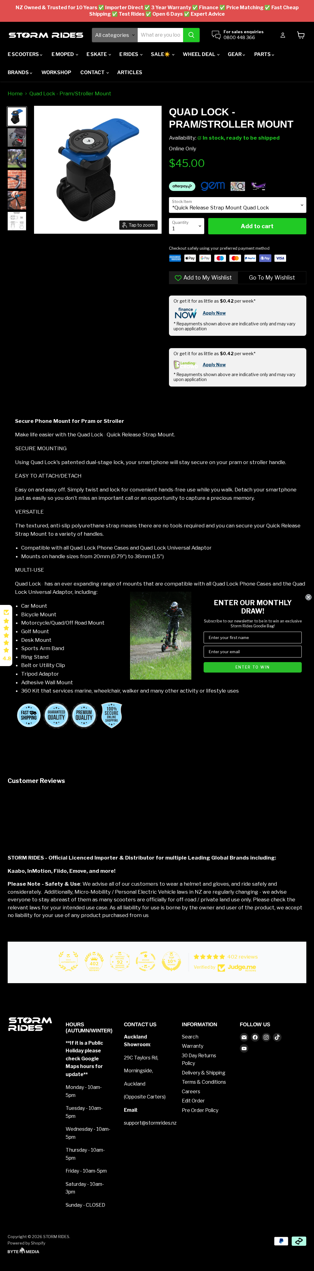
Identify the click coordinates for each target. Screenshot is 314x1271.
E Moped (63, 54)
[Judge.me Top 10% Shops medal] (171, 961)
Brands (19, 72)
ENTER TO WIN (253, 667)
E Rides (129, 54)
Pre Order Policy (200, 1110)
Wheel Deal (199, 54)
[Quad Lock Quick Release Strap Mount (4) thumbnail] (17, 137)
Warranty (192, 1046)
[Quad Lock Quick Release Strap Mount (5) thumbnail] (17, 158)
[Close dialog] (308, 597)
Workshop (56, 72)
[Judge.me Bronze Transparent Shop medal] (145, 961)
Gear (235, 54)
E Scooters (24, 54)
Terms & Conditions (204, 1082)
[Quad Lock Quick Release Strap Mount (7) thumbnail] (17, 179)
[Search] (191, 35)
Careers (191, 1091)
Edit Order (193, 1101)
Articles (129, 72)
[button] (6, 635)
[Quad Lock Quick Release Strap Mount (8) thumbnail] (17, 200)
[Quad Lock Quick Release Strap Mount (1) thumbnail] (17, 221)
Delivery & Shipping (203, 1073)
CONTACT (92, 72)
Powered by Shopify (26, 1243)
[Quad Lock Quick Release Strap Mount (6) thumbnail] (17, 116)
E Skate (97, 54)
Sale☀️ (161, 54)
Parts (263, 54)
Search (190, 1037)
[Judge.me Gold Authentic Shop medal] (68, 961)
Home (15, 94)
